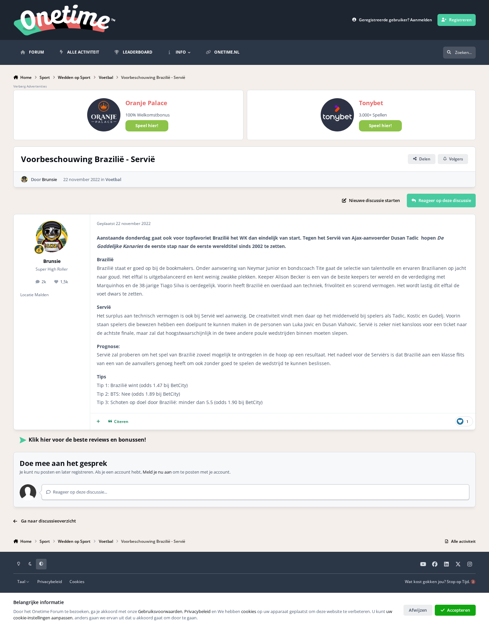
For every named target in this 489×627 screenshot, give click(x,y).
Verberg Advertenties (30, 86)
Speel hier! (146, 125)
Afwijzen (418, 610)
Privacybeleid (49, 581)
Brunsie (49, 179)
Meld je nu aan (157, 472)
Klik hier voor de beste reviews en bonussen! (87, 439)
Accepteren (458, 610)
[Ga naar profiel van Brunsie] (24, 179)
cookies (248, 611)
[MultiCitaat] (98, 421)
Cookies (77, 581)
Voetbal (113, 179)
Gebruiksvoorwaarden (160, 611)
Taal (21, 581)
